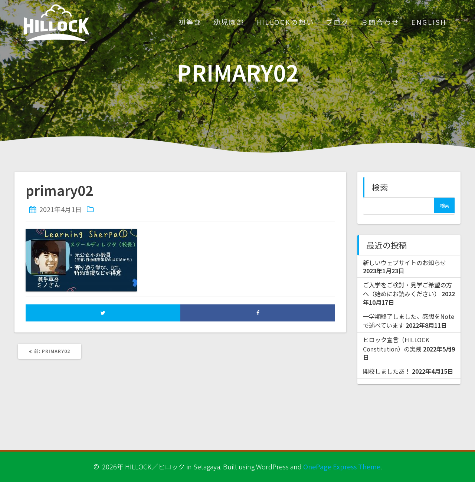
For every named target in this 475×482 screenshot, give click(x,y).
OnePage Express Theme (341, 466)
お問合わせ (380, 22)
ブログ (337, 22)
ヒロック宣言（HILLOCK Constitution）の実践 (396, 344)
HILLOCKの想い (285, 22)
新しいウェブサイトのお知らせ (404, 262)
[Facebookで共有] (257, 312)
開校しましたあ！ (386, 371)
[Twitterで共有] (103, 312)
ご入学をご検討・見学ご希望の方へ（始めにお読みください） (407, 289)
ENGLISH (428, 22)
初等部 (190, 22)
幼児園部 (229, 22)
